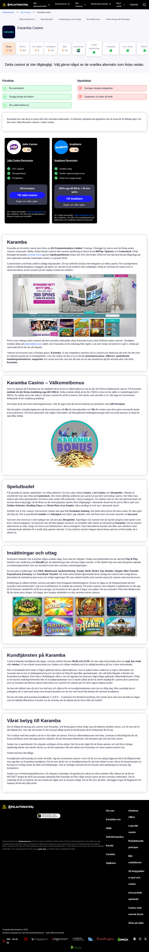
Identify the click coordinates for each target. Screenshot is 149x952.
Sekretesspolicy (115, 837)
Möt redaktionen (135, 859)
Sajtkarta (111, 863)
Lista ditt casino (133, 829)
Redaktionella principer (135, 844)
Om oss (110, 810)
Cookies (110, 854)
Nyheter (134, 4)
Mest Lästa (118, 4)
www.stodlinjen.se (36, 211)
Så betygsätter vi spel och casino (136, 877)
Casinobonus (61, 4)
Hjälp (109, 828)
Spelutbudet (47, 19)
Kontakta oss (113, 819)
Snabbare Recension (66, 160)
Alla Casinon (79, 4)
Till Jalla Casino (27, 195)
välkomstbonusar (33, 344)
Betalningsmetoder (99, 4)
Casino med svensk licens (135, 911)
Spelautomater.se (24, 841)
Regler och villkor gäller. (27, 201)
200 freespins (27, 188)
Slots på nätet (135, 923)
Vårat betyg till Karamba (118, 19)
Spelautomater (8, 12)
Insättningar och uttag (70, 19)
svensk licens (35, 255)
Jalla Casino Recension (20, 160)
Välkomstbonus (27, 19)
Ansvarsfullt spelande (135, 895)
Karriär (109, 845)
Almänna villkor (133, 813)
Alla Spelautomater (40, 4)
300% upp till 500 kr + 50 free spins (74, 190)
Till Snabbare (74, 198)
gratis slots (42, 849)
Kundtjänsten (93, 19)
